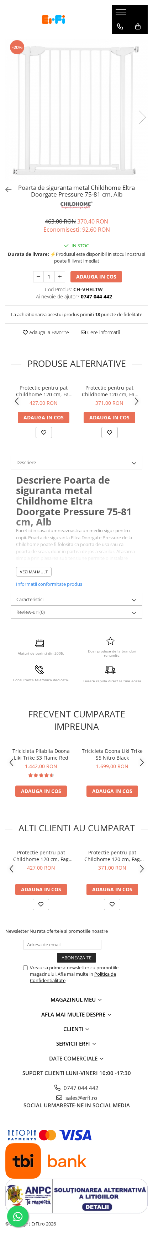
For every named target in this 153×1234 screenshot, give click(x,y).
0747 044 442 (80, 1087)
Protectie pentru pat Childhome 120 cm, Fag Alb (44, 391)
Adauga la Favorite (48, 332)
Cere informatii (103, 332)
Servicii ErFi (73, 1043)
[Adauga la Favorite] (44, 432)
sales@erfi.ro (80, 1097)
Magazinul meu (74, 999)
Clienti (74, 1028)
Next (142, 117)
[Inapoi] (5, 189)
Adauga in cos (96, 276)
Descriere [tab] (26, 462)
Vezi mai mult (34, 571)
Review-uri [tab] (30, 612)
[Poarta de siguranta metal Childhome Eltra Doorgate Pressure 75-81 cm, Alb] (76, 110)
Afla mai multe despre (74, 1014)
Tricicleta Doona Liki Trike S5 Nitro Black (112, 754)
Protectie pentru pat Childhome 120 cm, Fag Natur (109, 391)
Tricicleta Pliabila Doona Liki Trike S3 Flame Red (41, 754)
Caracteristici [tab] (29, 599)
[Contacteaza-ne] (120, 27)
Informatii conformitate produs (49, 584)
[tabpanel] (76, 110)
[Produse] (122, 14)
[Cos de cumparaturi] (138, 27)
